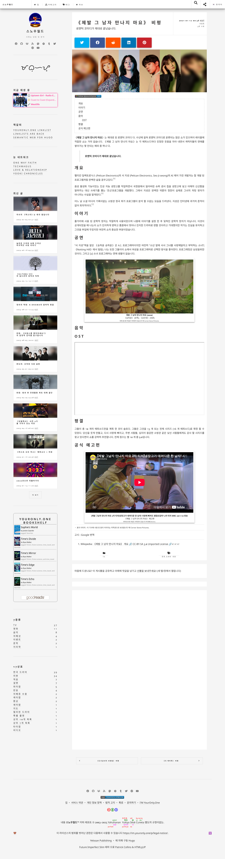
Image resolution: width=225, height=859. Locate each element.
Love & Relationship (30, 170)
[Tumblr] (49, 43)
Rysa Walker (27, 542)
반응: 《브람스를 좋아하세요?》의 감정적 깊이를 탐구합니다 (32, 334)
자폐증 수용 (20, 694)
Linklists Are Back (28, 133)
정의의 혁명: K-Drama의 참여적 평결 (35, 305)
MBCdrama (151, 522)
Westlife (35, 104)
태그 (67, 5)
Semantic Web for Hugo (33, 137)
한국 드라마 (166, 557)
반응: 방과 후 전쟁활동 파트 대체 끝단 (35, 393)
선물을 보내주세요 (146, 571)
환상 (16, 701)
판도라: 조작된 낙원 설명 (28, 364)
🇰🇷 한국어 (217, 4)
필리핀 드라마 (21, 712)
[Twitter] (54, 43)
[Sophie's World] (17, 529)
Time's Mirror (28, 553)
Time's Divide (28, 538)
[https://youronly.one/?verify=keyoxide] (112, 797)
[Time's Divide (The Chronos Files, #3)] (17, 541)
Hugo (132, 840)
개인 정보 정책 (94, 802)
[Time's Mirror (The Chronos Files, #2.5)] (17, 555)
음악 (80, 116)
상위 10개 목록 (22, 719)
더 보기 (35, 495)
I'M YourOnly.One (150, 802)
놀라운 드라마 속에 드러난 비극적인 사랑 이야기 (29, 244)
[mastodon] (38, 43)
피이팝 (17, 686)
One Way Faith (25, 162)
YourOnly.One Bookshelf (35, 521)
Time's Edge (27, 564)
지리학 (17, 647)
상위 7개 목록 (21, 723)
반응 (16, 690)
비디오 (17, 730)
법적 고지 (110, 802)
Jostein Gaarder (28, 530)
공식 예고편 (84, 128)
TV (104, 557)
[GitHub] (21, 43)
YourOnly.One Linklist (32, 130)
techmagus (22, 166)
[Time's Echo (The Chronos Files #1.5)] (17, 581)
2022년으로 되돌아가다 (28, 481)
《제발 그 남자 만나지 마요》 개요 (110, 544)
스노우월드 (8, 4)
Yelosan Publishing (101, 840)
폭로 (121, 802)
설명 (16, 683)
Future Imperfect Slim (91, 847)
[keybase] (32, 43)
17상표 (18, 666)
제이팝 (17, 704)
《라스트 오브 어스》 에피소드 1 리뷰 (35, 452)
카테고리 (52, 5)
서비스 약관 (77, 802)
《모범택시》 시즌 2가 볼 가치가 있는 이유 (27, 422)
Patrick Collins (123, 847)
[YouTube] (38, 48)
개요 (80, 103)
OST (84, 120)
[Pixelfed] (43, 43)
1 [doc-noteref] (114, 178)
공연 (80, 111)
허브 (80, 5)
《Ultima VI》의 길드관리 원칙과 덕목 (28, 275)
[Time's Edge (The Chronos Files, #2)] (17, 567)
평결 (80, 124)
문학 (16, 643)
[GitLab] (27, 43)
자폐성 (17, 636)
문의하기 (131, 802)
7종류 (17, 619)
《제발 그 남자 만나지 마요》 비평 (119, 23)
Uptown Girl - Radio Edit (43, 95)
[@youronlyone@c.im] (88, 96)
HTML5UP (140, 847)
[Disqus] (139, 631)
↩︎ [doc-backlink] (173, 544)
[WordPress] (32, 48)
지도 (16, 708)
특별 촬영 (19, 715)
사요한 (202, 24)
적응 (16, 679)
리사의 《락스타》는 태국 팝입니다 (33, 215)
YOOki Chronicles (28, 173)
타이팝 (17, 726)
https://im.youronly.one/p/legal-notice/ (145, 833)
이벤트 (17, 639)
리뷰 (174, 557)
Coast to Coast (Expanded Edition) (43, 100)
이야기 (81, 107)
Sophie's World (29, 527)
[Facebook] (16, 43)
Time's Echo (27, 579)
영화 (16, 628)
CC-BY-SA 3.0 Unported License (150, 544)
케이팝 (17, 697)
